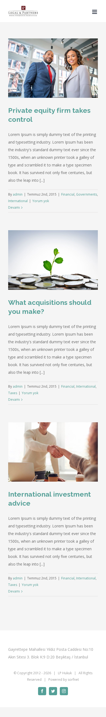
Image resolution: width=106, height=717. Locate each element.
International (18, 201)
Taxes (12, 393)
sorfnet (73, 679)
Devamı (14, 207)
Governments (86, 194)
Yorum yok (40, 201)
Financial (67, 194)
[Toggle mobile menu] (95, 12)
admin (18, 194)
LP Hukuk (65, 673)
